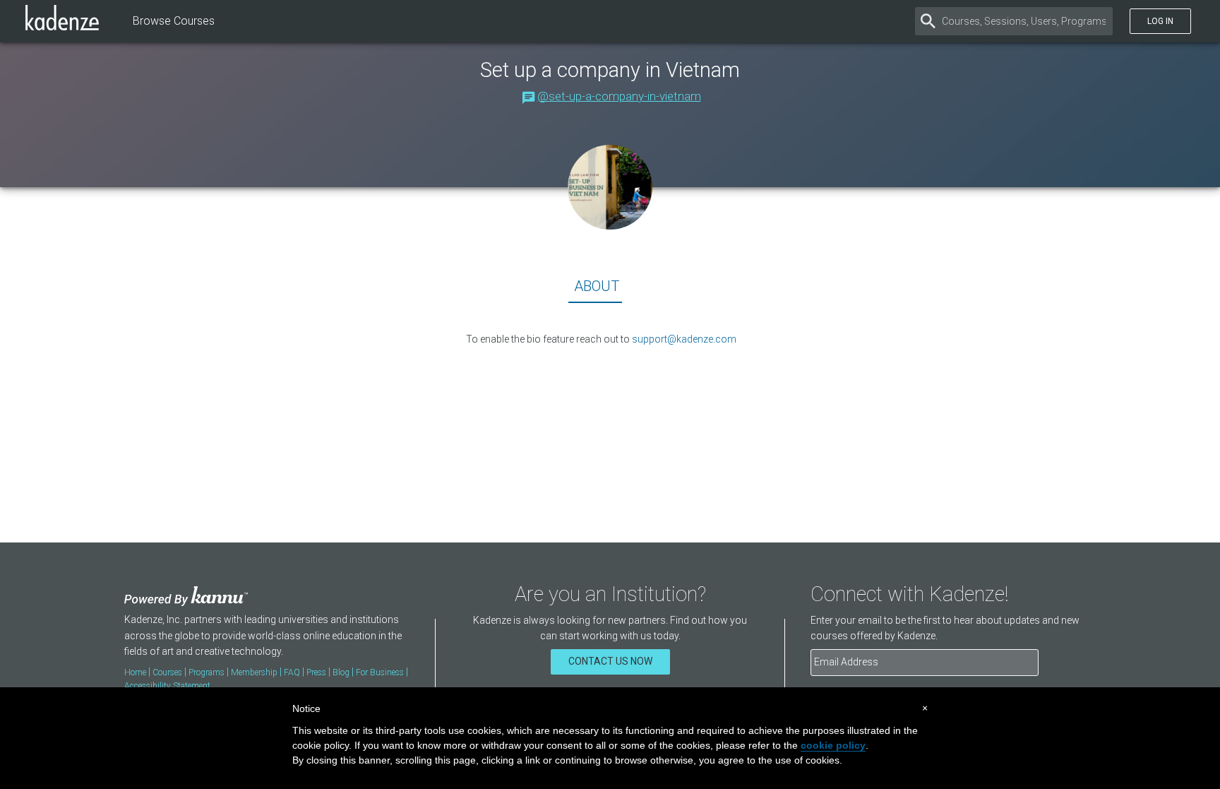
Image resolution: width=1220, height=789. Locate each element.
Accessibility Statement (167, 686)
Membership (254, 672)
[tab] (595, 289)
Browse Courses (174, 21)
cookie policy (833, 745)
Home (135, 672)
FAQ (292, 672)
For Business (380, 672)
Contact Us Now (610, 661)
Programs (207, 672)
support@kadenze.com (684, 339)
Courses (167, 672)
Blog (341, 672)
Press (316, 672)
